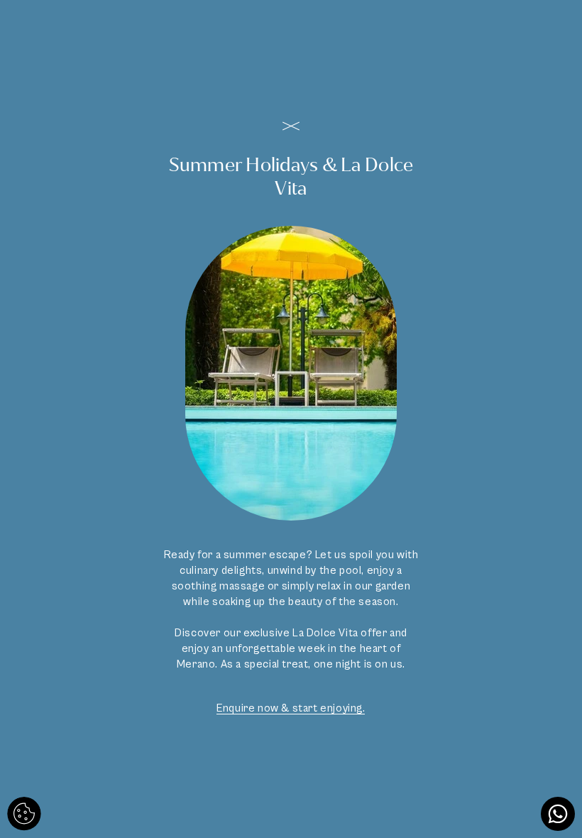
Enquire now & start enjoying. (290, 708)
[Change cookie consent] (24, 814)
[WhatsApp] (557, 813)
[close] (291, 126)
